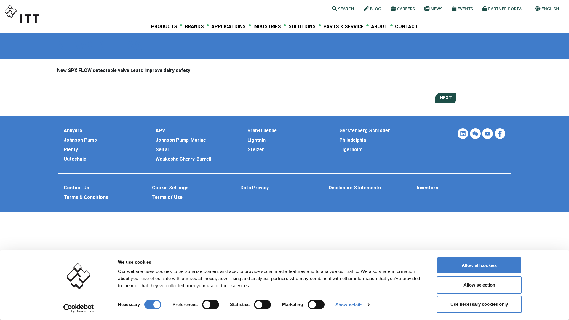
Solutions (302, 26)
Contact (406, 26)
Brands (194, 26)
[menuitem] (164, 27)
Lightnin (256, 140)
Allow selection (479, 284)
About (379, 26)
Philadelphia (352, 140)
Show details (348, 304)
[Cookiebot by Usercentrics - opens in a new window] (79, 308)
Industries (267, 26)
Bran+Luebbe (262, 130)
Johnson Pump (80, 140)
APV (160, 130)
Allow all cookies (479, 265)
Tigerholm (350, 149)
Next (446, 97)
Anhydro (73, 130)
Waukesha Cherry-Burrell (183, 159)
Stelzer (255, 149)
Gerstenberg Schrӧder (364, 130)
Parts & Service (343, 26)
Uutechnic (75, 159)
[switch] (210, 304)
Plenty (71, 149)
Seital (162, 149)
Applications (228, 26)
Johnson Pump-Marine (181, 140)
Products (164, 26)
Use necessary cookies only (479, 304)
